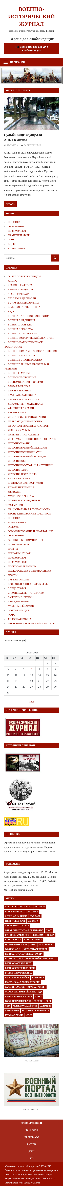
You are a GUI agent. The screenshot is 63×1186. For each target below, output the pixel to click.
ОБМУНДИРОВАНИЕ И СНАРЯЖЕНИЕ (30, 531)
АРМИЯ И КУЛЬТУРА (20, 285)
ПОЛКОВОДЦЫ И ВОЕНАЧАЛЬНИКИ (29, 570)
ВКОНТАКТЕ (31, 1130)
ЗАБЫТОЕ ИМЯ (32, 145)
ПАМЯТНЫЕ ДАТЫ (19, 235)
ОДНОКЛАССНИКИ (31, 1123)
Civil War (32, 911)
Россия (38, 1001)
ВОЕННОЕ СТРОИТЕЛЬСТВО (25, 359)
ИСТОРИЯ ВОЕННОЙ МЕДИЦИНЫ (28, 447)
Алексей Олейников (35, 949)
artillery (25, 907)
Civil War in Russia (16, 916)
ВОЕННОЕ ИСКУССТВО (22, 355)
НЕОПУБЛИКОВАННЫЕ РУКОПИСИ (29, 513)
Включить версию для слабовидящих (33, 48)
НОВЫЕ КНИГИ (17, 522)
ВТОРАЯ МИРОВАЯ (19, 386)
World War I (46, 944)
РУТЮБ (31, 1144)
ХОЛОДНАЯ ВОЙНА (19, 619)
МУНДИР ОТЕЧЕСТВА (21, 496)
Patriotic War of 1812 (17, 935)
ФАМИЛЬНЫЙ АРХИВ (21, 606)
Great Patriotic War (17, 925)
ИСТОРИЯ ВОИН (18, 461)
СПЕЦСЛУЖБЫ (17, 588)
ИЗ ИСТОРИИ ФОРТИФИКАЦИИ (27, 417)
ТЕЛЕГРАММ (32, 1137)
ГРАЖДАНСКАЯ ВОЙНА (22, 395)
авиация (45, 1006)
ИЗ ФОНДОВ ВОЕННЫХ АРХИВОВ (28, 425)
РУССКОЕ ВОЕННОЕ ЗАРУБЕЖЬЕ (28, 584)
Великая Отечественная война (23, 954)
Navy (49, 930)
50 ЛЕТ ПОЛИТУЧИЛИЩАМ (24, 276)
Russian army (13, 940)
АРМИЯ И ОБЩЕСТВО (21, 289)
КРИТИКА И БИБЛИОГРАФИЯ (25, 482)
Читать (10, 204)
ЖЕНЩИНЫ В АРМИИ (21, 408)
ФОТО (11, 239)
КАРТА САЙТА (16, 248)
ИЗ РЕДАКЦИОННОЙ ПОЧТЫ (25, 421)
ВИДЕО (12, 244)
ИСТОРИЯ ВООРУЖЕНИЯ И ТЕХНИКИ (30, 465)
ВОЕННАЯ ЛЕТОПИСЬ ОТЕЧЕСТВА (29, 316)
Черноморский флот (25, 1006)
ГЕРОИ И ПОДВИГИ (19, 390)
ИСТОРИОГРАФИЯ (19, 443)
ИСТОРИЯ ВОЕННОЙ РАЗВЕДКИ (27, 456)
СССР (48, 1001)
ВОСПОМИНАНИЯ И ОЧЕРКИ (25, 382)
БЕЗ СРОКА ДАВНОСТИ (22, 298)
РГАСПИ (12, 575)
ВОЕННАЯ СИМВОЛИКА (22, 333)
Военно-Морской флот (18, 963)
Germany (33, 921)
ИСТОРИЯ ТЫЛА (18, 469)
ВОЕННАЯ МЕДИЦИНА (21, 320)
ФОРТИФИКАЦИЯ (18, 610)
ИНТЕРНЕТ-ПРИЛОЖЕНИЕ (23, 434)
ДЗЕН (31, 1151)
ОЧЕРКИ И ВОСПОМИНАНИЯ (25, 540)
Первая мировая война (18, 996)
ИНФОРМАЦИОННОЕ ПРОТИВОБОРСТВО (32, 439)
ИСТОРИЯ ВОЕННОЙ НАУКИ (25, 452)
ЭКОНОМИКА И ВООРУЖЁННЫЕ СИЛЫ (31, 623)
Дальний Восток (15, 987)
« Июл (30, 701)
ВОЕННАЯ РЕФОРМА (20, 329)
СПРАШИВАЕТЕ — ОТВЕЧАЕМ (26, 592)
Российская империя (18, 1001)
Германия (38, 977)
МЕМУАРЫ (14, 491)
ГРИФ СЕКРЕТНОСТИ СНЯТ (24, 399)
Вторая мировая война (18, 973)
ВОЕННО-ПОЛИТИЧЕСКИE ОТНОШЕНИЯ (32, 351)
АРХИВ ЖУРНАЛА (19, 294)
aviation (40, 907)
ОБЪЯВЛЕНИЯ (16, 226)
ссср (29, 1015)
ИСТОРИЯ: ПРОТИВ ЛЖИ (22, 474)
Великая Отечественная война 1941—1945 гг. (30, 958)
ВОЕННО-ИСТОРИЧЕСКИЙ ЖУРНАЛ (31, 16)
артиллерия (12, 1010)
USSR (33, 944)
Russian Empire (33, 940)
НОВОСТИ (14, 222)
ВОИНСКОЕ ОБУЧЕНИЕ (22, 377)
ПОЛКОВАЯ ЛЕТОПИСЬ (22, 566)
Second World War (16, 944)
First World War (15, 921)
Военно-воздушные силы (20, 968)
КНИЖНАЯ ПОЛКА (19, 478)
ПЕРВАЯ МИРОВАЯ (19, 553)
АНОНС (12, 280)
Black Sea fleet (14, 911)
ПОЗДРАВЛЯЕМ (17, 231)
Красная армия (36, 987)
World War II (12, 949)
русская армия (14, 1015)
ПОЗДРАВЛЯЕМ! (17, 562)
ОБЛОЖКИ (14, 527)
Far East (35, 916)
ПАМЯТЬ (13, 548)
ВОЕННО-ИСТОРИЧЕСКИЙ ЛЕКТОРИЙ (31, 338)
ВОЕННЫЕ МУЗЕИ (19, 373)
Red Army (38, 935)
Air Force (10, 907)
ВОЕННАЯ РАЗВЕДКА (20, 324)
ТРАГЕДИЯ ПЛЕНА (19, 601)
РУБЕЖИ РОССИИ (18, 579)
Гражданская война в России (22, 982)
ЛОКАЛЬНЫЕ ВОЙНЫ (21, 487)
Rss (31, 1158)
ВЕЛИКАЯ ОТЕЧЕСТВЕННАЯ (25, 307)
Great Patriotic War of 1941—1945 (24, 930)
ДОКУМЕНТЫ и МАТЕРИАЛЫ (25, 403)
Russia (50, 935)
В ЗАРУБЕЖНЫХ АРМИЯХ (23, 302)
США (7, 1006)
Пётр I (38, 996)
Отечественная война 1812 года (23, 992)
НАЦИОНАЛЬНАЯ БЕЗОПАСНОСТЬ (29, 509)
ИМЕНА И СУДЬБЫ (19, 430)
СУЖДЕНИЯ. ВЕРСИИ (20, 597)
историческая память (35, 1010)
